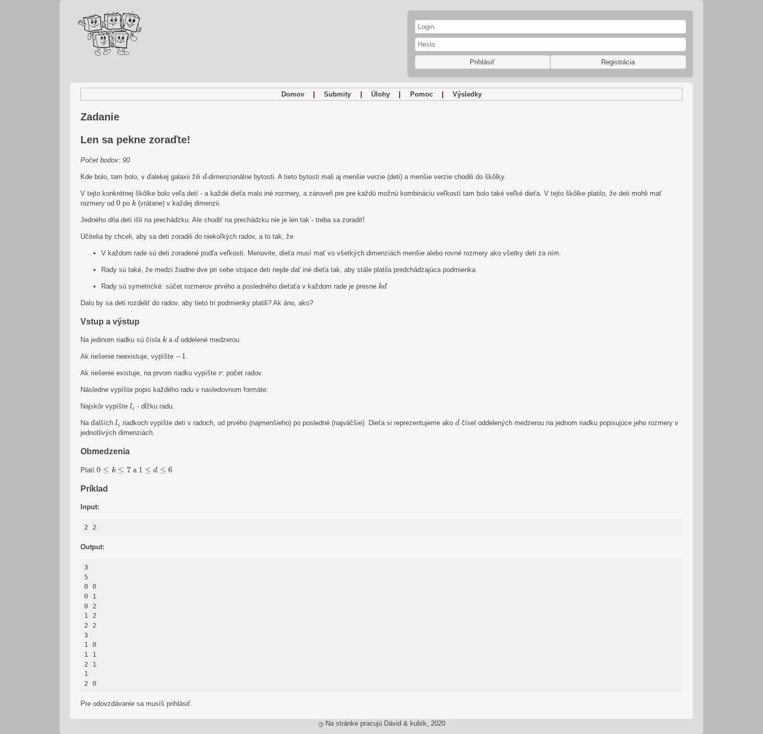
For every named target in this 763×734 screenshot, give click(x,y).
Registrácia (618, 62)
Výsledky (467, 94)
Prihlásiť (482, 62)
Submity (337, 94)
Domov (292, 94)
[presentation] (204, 176)
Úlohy (380, 94)
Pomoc (421, 94)
